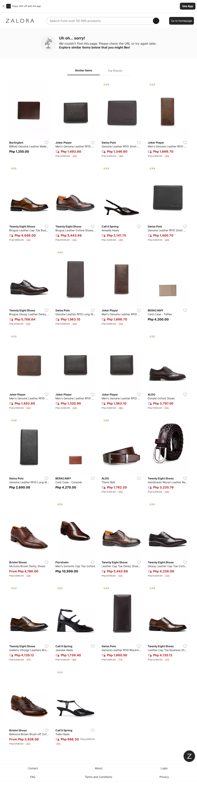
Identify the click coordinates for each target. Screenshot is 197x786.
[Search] (156, 21)
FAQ (32, 776)
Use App (187, 6)
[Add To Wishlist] (46, 143)
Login (164, 768)
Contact (33, 768)
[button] (98, 6)
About (98, 768)
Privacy (164, 776)
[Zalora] (20, 21)
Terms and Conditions (98, 776)
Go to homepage (181, 20)
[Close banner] (3, 6)
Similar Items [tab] (83, 70)
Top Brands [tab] (115, 70)
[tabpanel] (98, 414)
